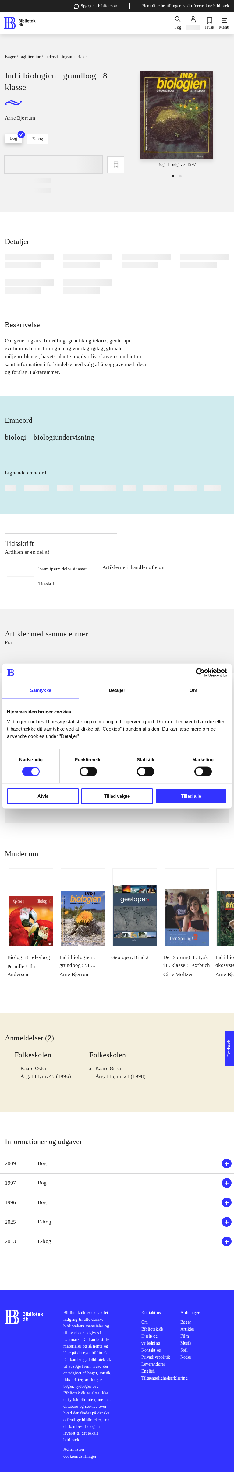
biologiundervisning (64, 437)
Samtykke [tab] (40, 690)
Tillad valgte (117, 795)
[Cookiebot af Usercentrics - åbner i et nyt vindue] (200, 672)
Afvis (42, 795)
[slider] (176, 119)
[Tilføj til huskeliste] (115, 164)
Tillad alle (191, 795)
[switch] (88, 771)
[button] (117, 1164)
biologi (15, 437)
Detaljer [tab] (117, 690)
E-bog (37, 139)
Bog (13, 138)
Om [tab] (193, 690)
